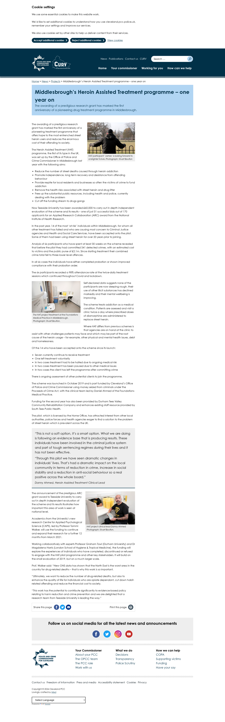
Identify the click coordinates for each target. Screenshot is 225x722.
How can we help (179, 68)
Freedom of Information (61, 682)
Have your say (166, 667)
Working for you (152, 68)
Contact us (131, 58)
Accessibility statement (111, 682)
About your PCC (86, 654)
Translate (47, 704)
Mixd (53, 692)
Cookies (131, 682)
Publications (116, 58)
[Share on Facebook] (56, 607)
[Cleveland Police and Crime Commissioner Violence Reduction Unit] (61, 63)
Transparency (125, 659)
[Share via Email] (68, 607)
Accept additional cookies (49, 40)
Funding (161, 663)
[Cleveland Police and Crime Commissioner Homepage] (41, 63)
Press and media (86, 682)
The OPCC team (86, 659)
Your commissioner (124, 68)
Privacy (142, 682)
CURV (143, 58)
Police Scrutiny (125, 663)
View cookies (115, 40)
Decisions (122, 654)
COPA (160, 654)
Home (102, 68)
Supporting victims (168, 659)
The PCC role (84, 663)
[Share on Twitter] (62, 607)
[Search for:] (169, 59)
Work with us (83, 667)
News (104, 58)
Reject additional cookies (86, 40)
